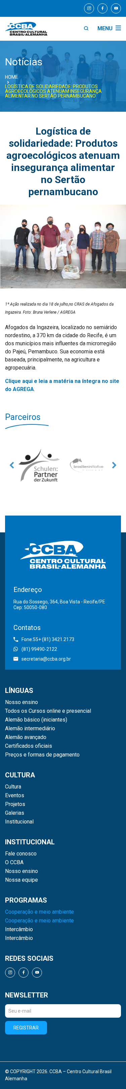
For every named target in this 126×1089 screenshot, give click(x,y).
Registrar (26, 1027)
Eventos (14, 795)
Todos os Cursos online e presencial (48, 711)
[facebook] (102, 8)
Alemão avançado (25, 737)
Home (11, 77)
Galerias (14, 813)
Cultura (13, 786)
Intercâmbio (19, 929)
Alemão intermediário (30, 728)
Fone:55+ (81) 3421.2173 (48, 639)
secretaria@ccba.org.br (46, 659)
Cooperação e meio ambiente (39, 912)
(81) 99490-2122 (39, 649)
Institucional (19, 821)
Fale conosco (21, 853)
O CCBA (14, 862)
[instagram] (89, 8)
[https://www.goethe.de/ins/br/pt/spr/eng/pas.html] (39, 465)
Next (114, 465)
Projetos (15, 804)
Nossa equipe (21, 880)
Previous (11, 465)
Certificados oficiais (28, 746)
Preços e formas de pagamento (42, 755)
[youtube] (116, 8)
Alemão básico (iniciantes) (36, 720)
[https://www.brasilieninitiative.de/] (87, 465)
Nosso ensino (21, 702)
